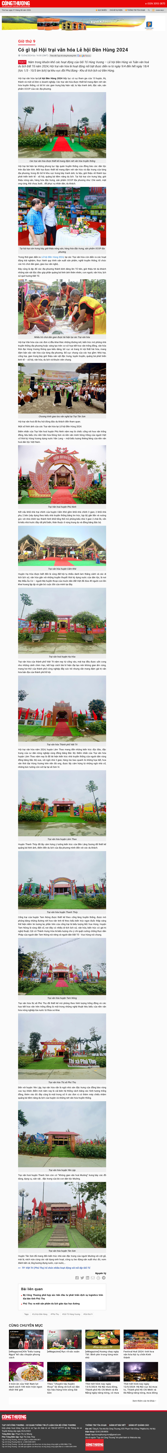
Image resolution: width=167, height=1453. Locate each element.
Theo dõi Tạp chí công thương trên (63, 56)
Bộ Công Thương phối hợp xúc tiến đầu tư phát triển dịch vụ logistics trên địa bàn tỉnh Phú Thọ (63, 1297)
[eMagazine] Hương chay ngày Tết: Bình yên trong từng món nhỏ (102, 1354)
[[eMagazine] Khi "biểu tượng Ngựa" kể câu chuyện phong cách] (26, 1340)
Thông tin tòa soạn (136, 10)
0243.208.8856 (101, 1431)
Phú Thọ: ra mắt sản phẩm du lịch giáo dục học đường (51, 1303)
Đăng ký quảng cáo (139, 1425)
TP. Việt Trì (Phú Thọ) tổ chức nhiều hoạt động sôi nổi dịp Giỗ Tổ (56, 1267)
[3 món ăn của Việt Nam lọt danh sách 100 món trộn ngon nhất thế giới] (26, 1372)
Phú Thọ (55, 1314)
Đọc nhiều (102, 10)
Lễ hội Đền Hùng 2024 (52, 257)
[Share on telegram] (103, 1278)
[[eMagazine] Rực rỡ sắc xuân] (64, 1340)
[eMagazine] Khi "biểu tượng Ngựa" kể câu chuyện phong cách (24, 1354)
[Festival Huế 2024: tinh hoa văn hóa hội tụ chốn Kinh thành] (141, 1340)
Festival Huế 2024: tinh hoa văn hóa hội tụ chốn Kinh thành (139, 1354)
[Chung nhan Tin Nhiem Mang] (94, 1444)
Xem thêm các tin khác (144, 1401)
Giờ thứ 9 (26, 41)
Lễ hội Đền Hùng (40, 1314)
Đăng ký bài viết (117, 1425)
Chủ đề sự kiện (116, 10)
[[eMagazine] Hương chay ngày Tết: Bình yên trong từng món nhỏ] (102, 1340)
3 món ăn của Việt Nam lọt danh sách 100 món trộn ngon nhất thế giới (25, 1387)
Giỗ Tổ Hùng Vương (72, 1314)
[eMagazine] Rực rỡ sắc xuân (63, 1351)
